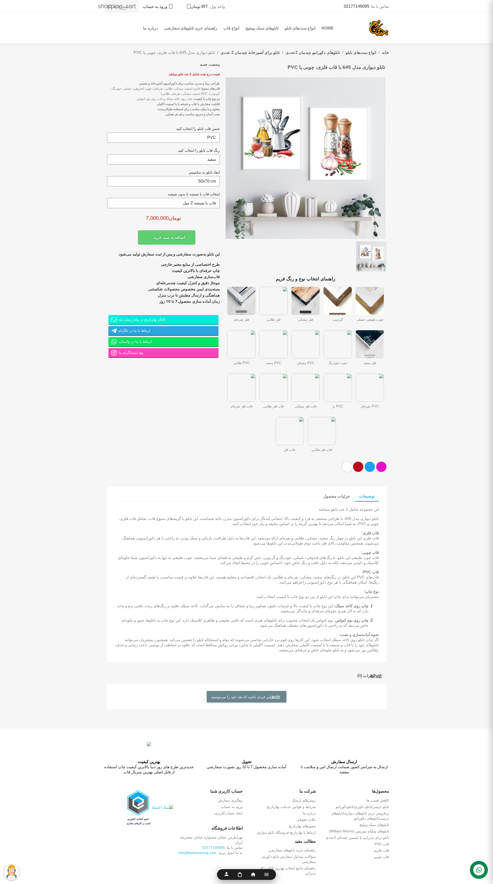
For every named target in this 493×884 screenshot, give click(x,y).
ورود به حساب (232, 807)
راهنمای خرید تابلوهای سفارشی (190, 28)
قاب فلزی (381, 850)
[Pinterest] (358, 467)
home (327, 28)
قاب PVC (382, 844)
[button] (229, 157)
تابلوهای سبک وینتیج (262, 28)
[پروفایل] (226, 874)
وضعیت (214, 64)
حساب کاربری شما (226, 791)
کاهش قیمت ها (377, 800)
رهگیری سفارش (230, 800)
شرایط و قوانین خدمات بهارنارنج (291, 807)
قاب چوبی (381, 857)
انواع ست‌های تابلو (300, 28)
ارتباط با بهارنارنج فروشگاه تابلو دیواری (286, 832)
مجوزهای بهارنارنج (302, 826)
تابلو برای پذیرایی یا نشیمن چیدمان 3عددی (357, 837)
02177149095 (356, 6)
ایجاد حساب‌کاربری (228, 813)
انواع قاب (231, 28)
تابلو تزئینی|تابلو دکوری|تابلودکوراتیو (362, 807)
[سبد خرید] (240, 874)
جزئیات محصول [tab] (336, 496)
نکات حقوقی (306, 820)
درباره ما (150, 28)
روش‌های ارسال (304, 800)
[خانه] (253, 874)
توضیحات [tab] (367, 496)
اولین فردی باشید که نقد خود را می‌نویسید (243, 697)
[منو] (266, 874)
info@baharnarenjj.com (197, 853)
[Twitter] (370, 467)
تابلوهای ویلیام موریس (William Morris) (359, 831)
